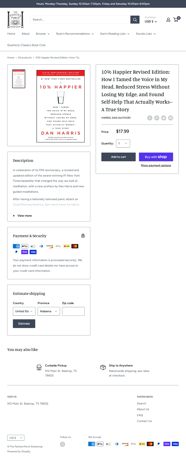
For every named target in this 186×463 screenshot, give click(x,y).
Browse (41, 33)
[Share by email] (170, 117)
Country (18, 303)
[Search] (135, 20)
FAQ (140, 415)
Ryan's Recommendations (73, 33)
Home (11, 33)
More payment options (156, 165)
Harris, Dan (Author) (116, 117)
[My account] (168, 20)
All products (25, 57)
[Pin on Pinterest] (156, 117)
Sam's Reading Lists (113, 33)
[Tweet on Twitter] (163, 117)
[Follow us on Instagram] (62, 444)
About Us (143, 409)
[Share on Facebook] (149, 117)
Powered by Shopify (18, 451)
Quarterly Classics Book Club (26, 45)
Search (141, 403)
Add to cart (118, 157)
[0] (175, 19)
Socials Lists (144, 33)
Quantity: (107, 143)
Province (43, 303)
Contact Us (144, 421)
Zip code (68, 303)
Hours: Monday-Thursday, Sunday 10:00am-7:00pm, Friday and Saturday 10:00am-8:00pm (93, 3)
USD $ (12, 437)
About (26, 33)
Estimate (24, 323)
